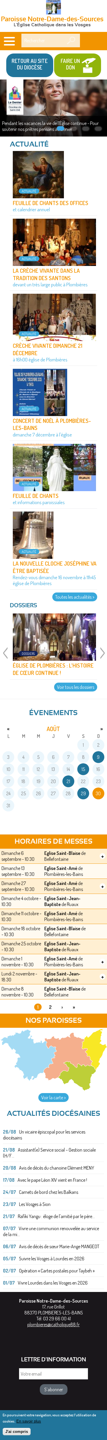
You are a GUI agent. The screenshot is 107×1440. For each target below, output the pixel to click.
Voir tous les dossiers (75, 687)
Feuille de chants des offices (50, 202)
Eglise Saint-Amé (60, 868)
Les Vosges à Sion (35, 1204)
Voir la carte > (53, 1097)
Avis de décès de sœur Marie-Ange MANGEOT (59, 1246)
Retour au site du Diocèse (30, 64)
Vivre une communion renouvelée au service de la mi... (51, 1231)
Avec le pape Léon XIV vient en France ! (52, 1180)
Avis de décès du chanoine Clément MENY (56, 1168)
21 (68, 781)
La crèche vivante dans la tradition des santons (46, 274)
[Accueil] (53, 8)
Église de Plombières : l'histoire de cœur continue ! (53, 669)
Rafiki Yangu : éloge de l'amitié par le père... (56, 1216)
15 (83, 769)
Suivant (102, 657)
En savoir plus (28, 1421)
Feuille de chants (36, 495)
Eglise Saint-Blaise (62, 853)
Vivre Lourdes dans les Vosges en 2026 (53, 1283)
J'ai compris (16, 1431)
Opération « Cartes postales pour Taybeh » (57, 1271)
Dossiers (28, 653)
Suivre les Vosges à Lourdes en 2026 (51, 1259)
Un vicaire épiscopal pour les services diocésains (44, 1135)
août (53, 729)
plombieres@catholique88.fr (53, 1324)
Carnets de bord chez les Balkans (48, 1192)
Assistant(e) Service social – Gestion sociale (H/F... (49, 1153)
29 (83, 793)
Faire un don (70, 64)
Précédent (5, 657)
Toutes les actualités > (74, 597)
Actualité (29, 191)
